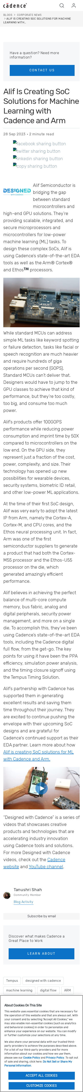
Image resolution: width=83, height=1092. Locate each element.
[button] (62, 5)
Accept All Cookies (41, 1075)
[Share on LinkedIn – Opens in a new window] (38, 158)
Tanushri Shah (28, 889)
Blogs (7, 15)
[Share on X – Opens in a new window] (36, 151)
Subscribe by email (41, 916)
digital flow (48, 990)
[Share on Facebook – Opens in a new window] (39, 143)
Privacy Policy (55, 1057)
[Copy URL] (35, 166)
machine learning (19, 990)
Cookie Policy (31, 1057)
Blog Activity (23, 902)
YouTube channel (46, 866)
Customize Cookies (41, 1086)
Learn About (41, 954)
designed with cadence (43, 981)
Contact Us (42, 70)
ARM (67, 990)
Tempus (12, 981)
